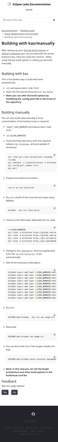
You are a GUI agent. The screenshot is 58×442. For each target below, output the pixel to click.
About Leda (29, 420)
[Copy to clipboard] (54, 155)
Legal (33, 430)
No (14, 392)
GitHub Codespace (11, 53)
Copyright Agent (20, 430)
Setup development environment (21, 33)
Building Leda (27, 30)
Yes (5, 392)
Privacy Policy (32, 427)
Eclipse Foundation (14, 427)
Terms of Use (46, 427)
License (41, 430)
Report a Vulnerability (29, 434)
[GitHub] (33, 414)
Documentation (10, 30)
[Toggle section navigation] (54, 20)
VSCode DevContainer (34, 50)
